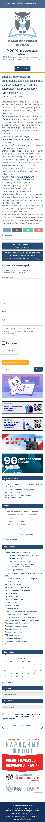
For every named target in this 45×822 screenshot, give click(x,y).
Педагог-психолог (12, 605)
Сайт (4, 320)
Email (4, 311)
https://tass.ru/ (24, 165)
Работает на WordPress (16, 816)
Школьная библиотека (14, 638)
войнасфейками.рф (15, 194)
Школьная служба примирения (17, 641)
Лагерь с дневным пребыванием (18, 590)
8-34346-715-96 (14, 3)
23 (17, 674)
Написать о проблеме (22, 726)
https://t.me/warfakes (30, 197)
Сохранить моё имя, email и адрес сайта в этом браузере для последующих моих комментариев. (20, 331)
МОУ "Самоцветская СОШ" (22, 52)
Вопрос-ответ (10, 644)
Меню (25, 68)
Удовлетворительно (16, 521)
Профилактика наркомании (16, 626)
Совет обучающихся (13, 632)
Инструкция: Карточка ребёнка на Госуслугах (23, 484)
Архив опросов (11, 539)
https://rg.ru (13, 171)
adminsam (21, 96)
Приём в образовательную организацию (21, 611)
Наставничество (11, 596)
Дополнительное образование (17, 553)
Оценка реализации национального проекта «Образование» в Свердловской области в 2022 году (22, 255)
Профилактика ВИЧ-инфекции (17, 623)
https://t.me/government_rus (21, 145)
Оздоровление (11, 593)
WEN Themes (25, 819)
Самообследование (13, 629)
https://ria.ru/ (16, 168)
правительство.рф (15, 139)
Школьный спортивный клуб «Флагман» (24, 555)
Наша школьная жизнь (14, 599)
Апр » (10, 682)
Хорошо (11, 518)
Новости (8, 235)
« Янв (4, 682)
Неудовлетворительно (17, 524)
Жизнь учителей (14, 602)
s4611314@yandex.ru (31, 3)
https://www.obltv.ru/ (26, 179)
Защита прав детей (13, 584)
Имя (4, 303)
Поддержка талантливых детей (20, 561)
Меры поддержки (18, 570)
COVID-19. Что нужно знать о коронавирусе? (22, 246)
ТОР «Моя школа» (12, 635)
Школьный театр (15, 558)
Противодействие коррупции (17, 614)
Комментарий (8, 277)
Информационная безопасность (18, 587)
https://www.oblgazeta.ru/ (21, 177)
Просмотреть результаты (22, 534)
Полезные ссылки (12, 608)
